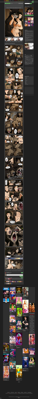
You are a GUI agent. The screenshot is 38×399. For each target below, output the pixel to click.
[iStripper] (6, 298)
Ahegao (25, 55)
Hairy (16, 44)
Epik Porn (32, 321)
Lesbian (19, 44)
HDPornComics (25, 370)
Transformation (19, 270)
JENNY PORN (32, 323)
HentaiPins (24, 330)
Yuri (20, 270)
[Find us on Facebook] (26, 0)
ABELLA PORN (32, 325)
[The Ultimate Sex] (6, 292)
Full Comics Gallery (13, 44)
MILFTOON (26, 78)
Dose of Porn (32, 324)
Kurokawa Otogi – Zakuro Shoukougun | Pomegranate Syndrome (28, 37)
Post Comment (21, 276)
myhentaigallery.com (21, 3)
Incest (26, 61)
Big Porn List (31, 317)
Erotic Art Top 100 (31, 332)
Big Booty (28, 56)
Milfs (28, 62)
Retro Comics (31, 366)
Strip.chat (30, 47)
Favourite (13, 0)
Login (32, 0)
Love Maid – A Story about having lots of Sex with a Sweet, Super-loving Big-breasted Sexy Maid (29, 39)
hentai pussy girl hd (26, 84)
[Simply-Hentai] (8, 283)
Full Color (10, 44)
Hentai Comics (31, 347)
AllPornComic (25, 298)
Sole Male (29, 63)
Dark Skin (27, 58)
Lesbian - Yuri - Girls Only (9, 277)
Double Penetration (30, 58)
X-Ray (28, 64)
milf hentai (26, 83)
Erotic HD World (32, 320)
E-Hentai (25, 59)
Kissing (30, 61)
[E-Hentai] (7, 283)
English (27, 59)
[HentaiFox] (10, 283)
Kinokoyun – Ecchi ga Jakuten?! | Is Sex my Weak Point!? (29, 36)
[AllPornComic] (11, 283)
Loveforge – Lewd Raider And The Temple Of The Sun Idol (29, 34)
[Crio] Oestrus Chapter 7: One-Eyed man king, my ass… (29, 32)
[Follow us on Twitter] (27, 0)
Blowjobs (27, 57)
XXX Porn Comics (12, 314)
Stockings (31, 63)
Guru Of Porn (32, 322)
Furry (15, 44)
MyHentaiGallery (6, 270)
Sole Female (26, 63)
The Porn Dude (32, 329)
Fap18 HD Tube (32, 331)
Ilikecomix (26, 82)
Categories (10, 0)
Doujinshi (32, 58)
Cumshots (26, 58)
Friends (25, 0)
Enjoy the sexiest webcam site (15, 38)
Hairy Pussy (27, 60)
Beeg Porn (31, 330)
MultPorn (11, 324)
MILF (27, 62)
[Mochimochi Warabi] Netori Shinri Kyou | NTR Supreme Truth (28, 41)
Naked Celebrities (31, 316)
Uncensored (25, 64)
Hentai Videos (31, 315)
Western (27, 64)
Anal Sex (27, 55)
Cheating (29, 57)
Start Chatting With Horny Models (9, 38)
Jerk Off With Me (21, 38)
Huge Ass (29, 60)
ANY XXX (32, 328)
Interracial (17, 44)
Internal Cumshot (28, 61)
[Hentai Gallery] (32, 307)
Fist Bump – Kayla (26, 38)
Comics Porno (8, 44)
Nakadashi (31, 62)
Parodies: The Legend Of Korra (14, 270)
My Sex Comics (12, 301)
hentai (25, 79)
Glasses (31, 59)
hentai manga (26, 80)
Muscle (29, 62)
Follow (22, 272)
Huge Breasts (31, 60)
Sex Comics (21, 44)
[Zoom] (8, 3)
